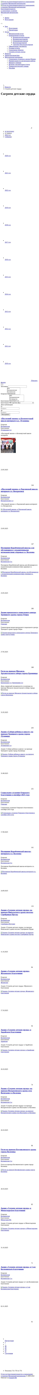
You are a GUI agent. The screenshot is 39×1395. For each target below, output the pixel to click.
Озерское (4, 624)
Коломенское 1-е (6, 1278)
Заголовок (4, 386)
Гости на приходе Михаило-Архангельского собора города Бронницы (19, 672)
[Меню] (1, 23)
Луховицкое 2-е (6, 430)
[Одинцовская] (13, 394)
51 (5, 1351)
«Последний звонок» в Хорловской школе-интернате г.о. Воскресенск (19, 490)
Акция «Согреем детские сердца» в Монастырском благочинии (16, 1209)
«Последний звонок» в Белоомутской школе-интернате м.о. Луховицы (17, 419)
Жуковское (4, 982)
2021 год (8, 173)
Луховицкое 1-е (6, 745)
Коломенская (5, 426)
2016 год (8, 259)
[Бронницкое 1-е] (16, 401)
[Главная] (20, 85)
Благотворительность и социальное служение (9, 10)
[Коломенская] (13, 392)
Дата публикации (7, 405)
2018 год (8, 225)
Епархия (4, 394)
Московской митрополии (9, 12)
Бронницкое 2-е (17, 683)
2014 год (8, 294)
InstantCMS (13, 1378)
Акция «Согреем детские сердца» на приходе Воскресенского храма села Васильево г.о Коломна (16, 1090)
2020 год (8, 156)
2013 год (8, 311)
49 (5, 1348)
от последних (9, 131)
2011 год (8, 346)
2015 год (8, 277)
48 (5, 1346)
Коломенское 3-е (6, 561)
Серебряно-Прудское (8, 924)
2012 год (8, 329)
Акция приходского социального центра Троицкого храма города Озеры (18, 613)
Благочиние (5, 401)
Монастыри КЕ (6, 1220)
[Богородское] (16, 399)
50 (5, 1350)
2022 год (8, 135)
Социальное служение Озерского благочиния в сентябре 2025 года (15, 794)
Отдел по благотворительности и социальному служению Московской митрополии (17, 1375)
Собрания (8, 137)
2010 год (8, 363)
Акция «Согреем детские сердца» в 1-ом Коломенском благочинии (18, 1268)
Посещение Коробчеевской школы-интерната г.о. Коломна (16, 852)
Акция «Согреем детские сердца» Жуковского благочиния (15, 972)
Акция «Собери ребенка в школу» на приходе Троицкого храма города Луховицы (17, 734)
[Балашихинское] (16, 397)
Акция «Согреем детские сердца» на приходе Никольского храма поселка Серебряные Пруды (17, 912)
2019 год (8, 207)
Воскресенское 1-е (7, 501)
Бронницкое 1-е (6, 683)
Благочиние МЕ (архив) (9, 403)
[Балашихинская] (13, 390)
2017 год (8, 242)
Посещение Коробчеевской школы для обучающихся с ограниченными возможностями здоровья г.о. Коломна (17, 550)
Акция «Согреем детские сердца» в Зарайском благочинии (16, 1031)
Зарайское (4, 1041)
